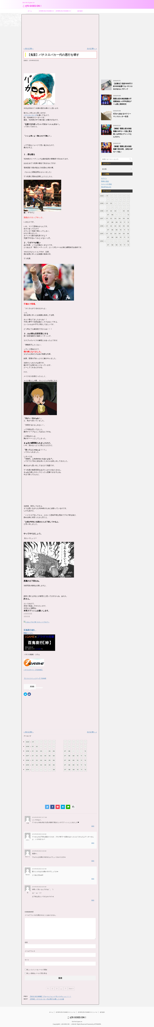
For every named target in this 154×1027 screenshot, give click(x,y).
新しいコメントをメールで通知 (37, 969)
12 (85, 751)
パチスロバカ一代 (30, 115)
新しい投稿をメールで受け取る (37, 973)
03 (41, 751)
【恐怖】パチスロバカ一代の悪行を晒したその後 (46, 999)
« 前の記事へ (29, 49)
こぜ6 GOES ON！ (32, 6)
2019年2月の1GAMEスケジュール (63, 11)
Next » (71, 989)
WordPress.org (106, 187)
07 (65, 751)
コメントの (106, 184)
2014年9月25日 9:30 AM (39, 869)
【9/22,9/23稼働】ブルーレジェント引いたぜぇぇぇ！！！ (50, 996)
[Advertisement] (39, 30)
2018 (27, 751)
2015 (27, 765)
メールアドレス (30, 951)
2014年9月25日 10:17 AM (39, 817)
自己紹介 (80, 11)
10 (77, 756)
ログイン (104, 178)
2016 (27, 760)
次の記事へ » (92, 49)
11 (81, 756)
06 (54, 751)
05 (49, 751)
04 (45, 756)
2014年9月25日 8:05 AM (39, 887)
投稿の (105, 181)
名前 (26, 942)
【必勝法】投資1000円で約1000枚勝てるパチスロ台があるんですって (123, 86)
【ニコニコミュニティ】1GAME (35, 678)
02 (37, 746)
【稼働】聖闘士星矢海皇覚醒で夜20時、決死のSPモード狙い (123, 149)
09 (73, 756)
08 (69, 751)
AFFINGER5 (97, 1024)
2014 (27, 769)
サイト (27, 960)
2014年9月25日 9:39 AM (39, 834)
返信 (92, 826)
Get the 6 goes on (77, 1021)
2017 (27, 756)
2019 (27, 746)
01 (33, 742)
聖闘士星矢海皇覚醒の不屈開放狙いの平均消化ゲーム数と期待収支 (122, 101)
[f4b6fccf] (49, 299)
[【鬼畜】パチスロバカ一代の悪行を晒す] (63, 807)
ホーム (30, 11)
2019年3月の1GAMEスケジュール (46, 11)
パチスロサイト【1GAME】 (33, 670)
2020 (27, 742)
